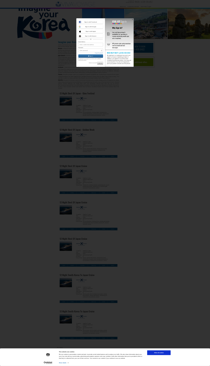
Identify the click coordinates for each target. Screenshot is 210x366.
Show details (62, 362)
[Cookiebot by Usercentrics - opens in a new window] (48, 363)
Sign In (91, 56)
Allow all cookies (159, 352)
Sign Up (100, 63)
